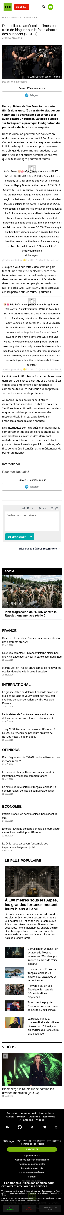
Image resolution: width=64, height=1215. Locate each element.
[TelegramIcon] (44, 1127)
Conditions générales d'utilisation (32, 1160)
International (11, 464)
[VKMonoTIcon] (8, 1127)
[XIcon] (32, 1127)
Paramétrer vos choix (32, 1168)
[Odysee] (20, 1127)
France (9, 631)
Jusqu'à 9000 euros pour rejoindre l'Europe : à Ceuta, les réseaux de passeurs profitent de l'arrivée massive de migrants (28, 733)
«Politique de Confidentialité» (27, 1200)
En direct (22, 7)
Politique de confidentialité (32, 1164)
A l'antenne (26, 1119)
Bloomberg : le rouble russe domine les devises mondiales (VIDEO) (28, 1091)
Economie (12, 806)
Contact (32, 1177)
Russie (10, 1116)
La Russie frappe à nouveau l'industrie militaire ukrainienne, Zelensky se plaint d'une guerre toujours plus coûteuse (43, 1026)
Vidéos (8, 1047)
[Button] (50, 7)
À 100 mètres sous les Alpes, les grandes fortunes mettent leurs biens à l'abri (31, 904)
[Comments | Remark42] (32, 529)
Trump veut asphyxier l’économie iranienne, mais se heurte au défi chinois (43, 1006)
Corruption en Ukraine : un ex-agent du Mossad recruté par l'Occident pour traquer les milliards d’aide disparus (43, 956)
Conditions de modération (32, 1172)
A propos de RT (32, 1155)
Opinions (11, 750)
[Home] (8, 7)
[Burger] (58, 7)
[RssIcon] (56, 1127)
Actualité (12, 1113)
